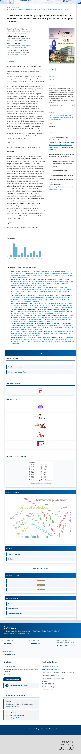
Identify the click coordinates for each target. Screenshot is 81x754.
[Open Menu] (6, 2)
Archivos (14, 7)
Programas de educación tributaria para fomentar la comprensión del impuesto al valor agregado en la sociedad (41, 304)
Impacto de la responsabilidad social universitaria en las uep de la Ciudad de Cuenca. (41, 332)
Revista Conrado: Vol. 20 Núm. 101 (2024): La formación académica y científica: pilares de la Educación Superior (39, 285)
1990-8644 (7, 643)
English (10, 559)
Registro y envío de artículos (17, 372)
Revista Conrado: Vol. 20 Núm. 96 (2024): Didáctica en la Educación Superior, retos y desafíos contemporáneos (42, 306)
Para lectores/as (13, 604)
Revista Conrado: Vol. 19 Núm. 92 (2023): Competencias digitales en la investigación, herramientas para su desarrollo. (41, 328)
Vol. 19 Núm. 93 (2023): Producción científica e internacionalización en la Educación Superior (33, 9)
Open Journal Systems (40, 568)
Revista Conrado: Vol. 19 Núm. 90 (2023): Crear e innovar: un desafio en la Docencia (41, 320)
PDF (53, 70)
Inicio (8, 7)
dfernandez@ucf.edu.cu (14, 718)
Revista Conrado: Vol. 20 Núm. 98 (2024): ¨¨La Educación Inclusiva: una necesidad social (41, 312)
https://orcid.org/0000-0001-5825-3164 (16, 33)
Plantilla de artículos (15, 367)
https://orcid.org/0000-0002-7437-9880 (16, 40)
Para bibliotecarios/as (15, 613)
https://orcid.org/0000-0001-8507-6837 (16, 47)
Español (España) (14, 554)
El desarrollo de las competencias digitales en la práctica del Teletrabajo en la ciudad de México (41, 338)
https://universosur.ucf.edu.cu (52, 669)
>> (11, 347)
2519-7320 (34, 643)
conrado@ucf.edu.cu (54, 687)
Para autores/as (13, 608)
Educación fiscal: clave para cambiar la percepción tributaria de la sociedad (41, 311)
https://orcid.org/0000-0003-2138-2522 (16, 54)
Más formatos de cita (56, 105)
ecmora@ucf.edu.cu (12, 706)
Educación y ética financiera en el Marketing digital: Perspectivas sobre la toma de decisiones (41, 289)
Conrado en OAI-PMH (12, 679)
